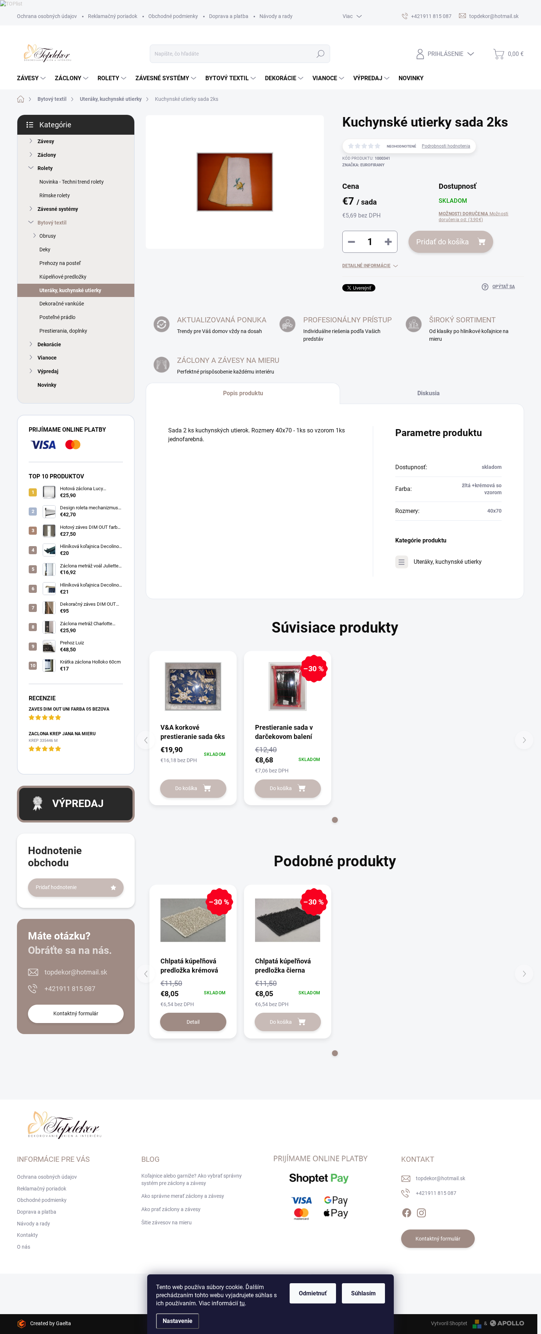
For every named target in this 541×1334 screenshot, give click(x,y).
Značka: (363, 165)
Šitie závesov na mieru (166, 1222)
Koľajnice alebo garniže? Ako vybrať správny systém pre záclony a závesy (191, 1179)
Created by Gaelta (50, 1323)
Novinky (47, 385)
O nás (23, 1247)
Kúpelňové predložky (62, 277)
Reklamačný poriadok (112, 16)
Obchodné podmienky (173, 16)
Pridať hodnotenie (56, 887)
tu (242, 1303)
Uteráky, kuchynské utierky (70, 290)
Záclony (47, 155)
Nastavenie (177, 1320)
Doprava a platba (228, 16)
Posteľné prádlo (57, 317)
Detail (193, 1022)
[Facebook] (406, 1211)
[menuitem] (32, 78)
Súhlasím (363, 1293)
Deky (44, 249)
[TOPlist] (11, 3)
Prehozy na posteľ (60, 263)
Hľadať (320, 54)
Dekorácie (49, 344)
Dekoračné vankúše (61, 304)
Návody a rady (276, 16)
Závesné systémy (58, 209)
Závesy (46, 141)
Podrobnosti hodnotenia (446, 146)
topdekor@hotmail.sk (76, 972)
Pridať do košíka (442, 241)
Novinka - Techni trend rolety (71, 182)
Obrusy (47, 236)
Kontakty (27, 1235)
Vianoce (47, 358)
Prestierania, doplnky (63, 331)
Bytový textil (52, 223)
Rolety (45, 168)
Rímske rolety (54, 195)
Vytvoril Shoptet (449, 1323)
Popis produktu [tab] (243, 393)
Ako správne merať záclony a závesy (182, 1196)
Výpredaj (48, 371)
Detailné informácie (366, 265)
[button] (334, 820)
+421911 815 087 (70, 988)
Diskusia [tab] (428, 393)
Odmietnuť (313, 1293)
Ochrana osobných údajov (47, 16)
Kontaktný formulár (75, 1013)
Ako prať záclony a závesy (171, 1209)
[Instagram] (421, 1211)
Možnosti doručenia (474, 217)
